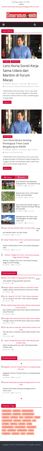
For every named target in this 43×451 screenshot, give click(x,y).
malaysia (17, 420)
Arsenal (5, 417)
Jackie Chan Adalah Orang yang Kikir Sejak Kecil (21, 280)
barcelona (26, 420)
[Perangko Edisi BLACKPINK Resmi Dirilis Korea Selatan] (20, 318)
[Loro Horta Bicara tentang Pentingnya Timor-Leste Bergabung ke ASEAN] (21, 111)
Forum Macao (9, 86)
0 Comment (33, 84)
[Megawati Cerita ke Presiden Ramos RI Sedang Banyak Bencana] (21, 367)
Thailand (30, 433)
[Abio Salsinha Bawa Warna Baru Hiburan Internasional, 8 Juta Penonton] (21, 305)
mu (34, 420)
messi (31, 430)
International (15, 62)
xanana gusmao (8, 426)
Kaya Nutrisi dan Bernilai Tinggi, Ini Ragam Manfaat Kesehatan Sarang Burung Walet (28, 207)
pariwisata (12, 430)
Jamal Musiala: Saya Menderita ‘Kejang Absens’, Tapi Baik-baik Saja (28, 182)
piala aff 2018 (7, 420)
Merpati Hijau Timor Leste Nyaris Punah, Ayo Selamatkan (27, 194)
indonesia (17, 410)
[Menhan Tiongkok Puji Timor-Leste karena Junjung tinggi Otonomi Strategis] (21, 254)
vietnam (5, 423)
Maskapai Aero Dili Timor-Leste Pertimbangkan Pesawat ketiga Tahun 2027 (26, 219)
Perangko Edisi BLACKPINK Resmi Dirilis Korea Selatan (21, 321)
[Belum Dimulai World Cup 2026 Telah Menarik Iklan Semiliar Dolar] (21, 341)
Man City (13, 423)
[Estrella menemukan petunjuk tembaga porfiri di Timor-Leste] (21, 382)
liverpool (6, 433)
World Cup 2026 (27, 410)
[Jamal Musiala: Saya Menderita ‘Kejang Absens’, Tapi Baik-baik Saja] (8, 180)
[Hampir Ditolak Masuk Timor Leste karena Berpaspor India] (21, 239)
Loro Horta (35, 86)
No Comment (30, 186)
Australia (17, 413)
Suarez (16, 84)
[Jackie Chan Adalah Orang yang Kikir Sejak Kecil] (18, 278)
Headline (6, 62)
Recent (22, 177)
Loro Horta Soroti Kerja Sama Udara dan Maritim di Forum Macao (20, 72)
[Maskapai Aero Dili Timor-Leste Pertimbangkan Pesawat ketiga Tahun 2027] (8, 215)
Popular (9, 177)
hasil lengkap (20, 426)
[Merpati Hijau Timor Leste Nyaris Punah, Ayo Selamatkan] (8, 192)
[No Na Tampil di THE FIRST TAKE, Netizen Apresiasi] (19, 296)
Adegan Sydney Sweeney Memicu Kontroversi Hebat (20, 290)
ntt (4, 430)
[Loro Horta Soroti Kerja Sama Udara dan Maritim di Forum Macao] (21, 36)
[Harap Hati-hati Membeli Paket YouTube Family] (18, 227)
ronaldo (14, 417)
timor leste (19, 152)
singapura (29, 417)
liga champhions (28, 413)
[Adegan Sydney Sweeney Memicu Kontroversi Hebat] (19, 287)
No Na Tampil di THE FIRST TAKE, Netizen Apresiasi (20, 299)
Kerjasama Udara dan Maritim (22, 86)
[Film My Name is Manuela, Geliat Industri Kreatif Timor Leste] (21, 327)
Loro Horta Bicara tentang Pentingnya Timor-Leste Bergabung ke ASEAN (17, 143)
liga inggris (6, 413)
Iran (23, 433)
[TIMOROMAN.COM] (21, 11)
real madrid (31, 426)
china (29, 423)
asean (6, 152)
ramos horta (22, 430)
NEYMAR (22, 423)
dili (21, 417)
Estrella (15, 433)
